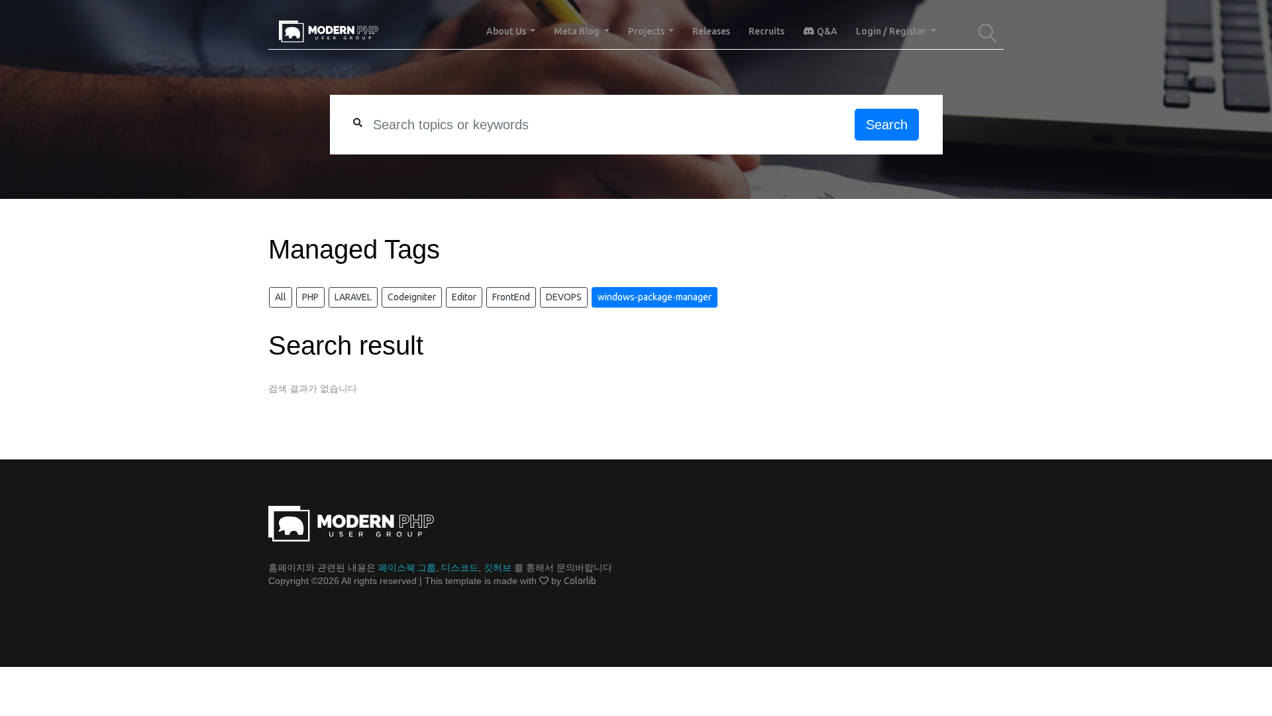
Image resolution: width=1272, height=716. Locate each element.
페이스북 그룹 (407, 567)
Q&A (826, 31)
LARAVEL (353, 297)
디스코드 (459, 567)
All (280, 297)
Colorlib (580, 580)
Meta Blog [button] (578, 31)
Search (887, 124)
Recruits (766, 31)
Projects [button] (647, 31)
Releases (711, 31)
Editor (464, 297)
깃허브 (497, 567)
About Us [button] (507, 31)
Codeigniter (412, 297)
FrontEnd (511, 297)
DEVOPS (564, 297)
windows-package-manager (655, 297)
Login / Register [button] (892, 31)
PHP (310, 297)
